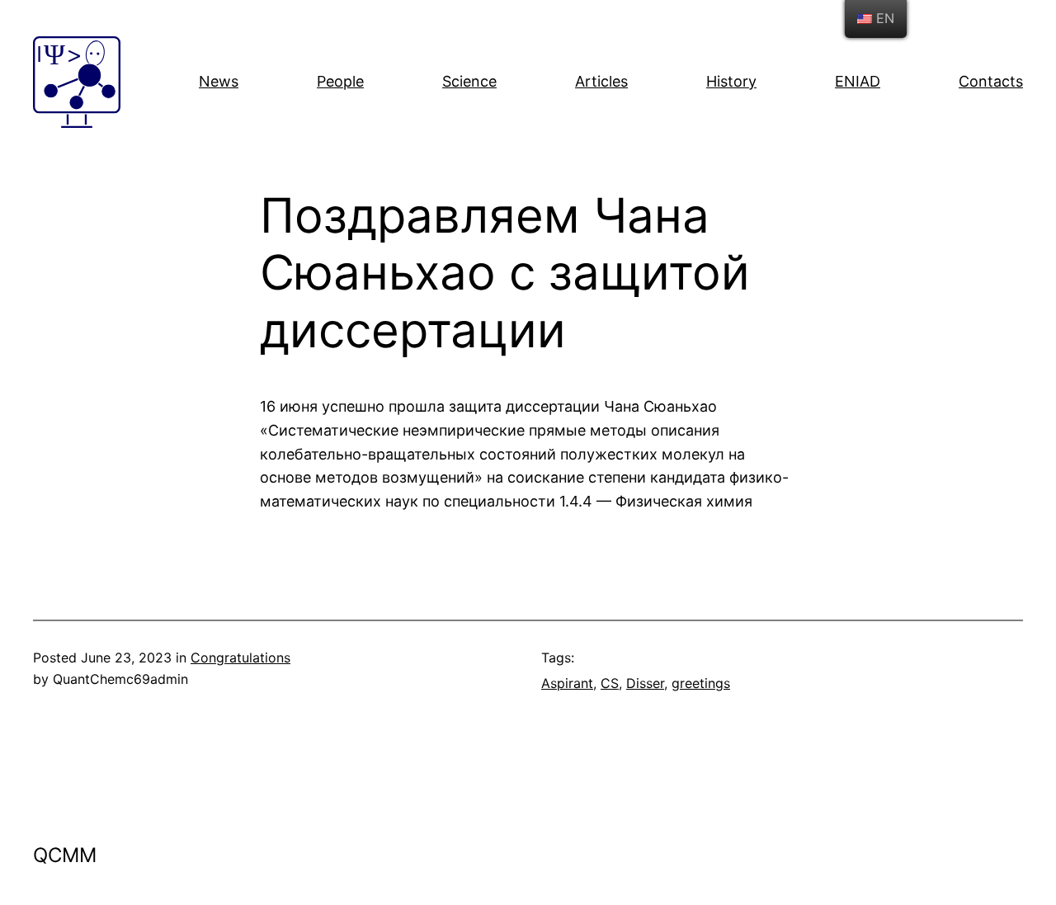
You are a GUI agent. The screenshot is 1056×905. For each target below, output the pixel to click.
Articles (601, 81)
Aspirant (567, 683)
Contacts (991, 81)
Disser (645, 683)
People (340, 81)
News (218, 81)
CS (610, 683)
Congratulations (240, 657)
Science (469, 81)
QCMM (65, 855)
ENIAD (857, 81)
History (731, 81)
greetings (701, 683)
